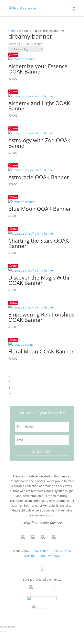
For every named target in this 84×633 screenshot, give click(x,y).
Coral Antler (40, 551)
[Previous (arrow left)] (1, 631)
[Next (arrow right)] (5, 631)
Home (12, 31)
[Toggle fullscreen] (5, 626)
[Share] (9, 626)
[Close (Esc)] (13, 626)
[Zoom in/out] (1, 626)
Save (15, 54)
